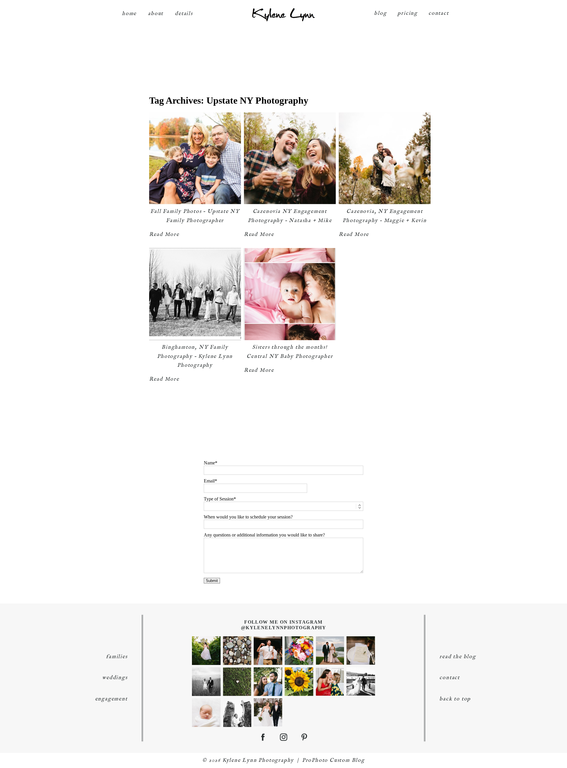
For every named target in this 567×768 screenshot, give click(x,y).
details (184, 13)
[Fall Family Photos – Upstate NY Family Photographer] (195, 158)
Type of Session (219, 498)
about (155, 13)
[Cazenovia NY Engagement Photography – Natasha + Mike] (290, 158)
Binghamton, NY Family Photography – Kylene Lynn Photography (195, 356)
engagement (111, 699)
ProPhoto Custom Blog (333, 760)
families (116, 656)
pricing (407, 13)
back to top (455, 699)
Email (209, 480)
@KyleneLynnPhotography (283, 627)
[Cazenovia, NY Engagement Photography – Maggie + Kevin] (385, 158)
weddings (114, 677)
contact (438, 13)
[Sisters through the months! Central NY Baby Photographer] (290, 294)
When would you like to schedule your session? (248, 516)
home (129, 13)
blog (380, 13)
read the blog (457, 656)
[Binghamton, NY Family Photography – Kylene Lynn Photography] (195, 294)
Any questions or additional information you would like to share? (264, 534)
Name (209, 462)
